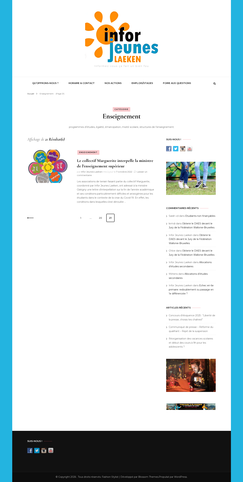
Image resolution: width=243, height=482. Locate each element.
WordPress (180, 476)
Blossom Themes (148, 476)
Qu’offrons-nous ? (45, 83)
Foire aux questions (177, 83)
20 (102, 217)
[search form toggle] (214, 83)
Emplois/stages (142, 83)
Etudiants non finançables (200, 215)
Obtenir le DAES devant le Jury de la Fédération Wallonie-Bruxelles (190, 239)
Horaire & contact (82, 83)
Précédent (31, 218)
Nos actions (113, 83)
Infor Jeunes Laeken (91, 171)
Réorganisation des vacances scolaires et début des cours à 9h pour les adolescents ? (191, 342)
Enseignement (88, 152)
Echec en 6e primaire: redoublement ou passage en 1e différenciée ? (191, 289)
